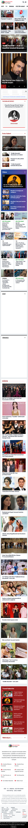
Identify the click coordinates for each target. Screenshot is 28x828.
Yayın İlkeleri (6, 818)
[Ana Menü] (25, 2)
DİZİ (2, 6)
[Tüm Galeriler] (25, 133)
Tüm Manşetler (20, 775)
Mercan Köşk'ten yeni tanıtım (11, 640)
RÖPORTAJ (10, 790)
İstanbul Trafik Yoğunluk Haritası (19, 770)
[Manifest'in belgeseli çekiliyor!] (5, 191)
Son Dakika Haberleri (8, 780)
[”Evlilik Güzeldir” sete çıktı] (14, 672)
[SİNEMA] (25, 337)
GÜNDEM (18, 812)
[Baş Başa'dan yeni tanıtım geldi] (5, 202)
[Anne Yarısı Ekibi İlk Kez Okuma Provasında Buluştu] (14, 545)
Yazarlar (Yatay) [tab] (8, 101)
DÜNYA (11, 812)
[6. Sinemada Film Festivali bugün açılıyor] (20, 273)
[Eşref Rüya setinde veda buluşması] (5, 207)
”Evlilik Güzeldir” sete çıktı (10, 681)
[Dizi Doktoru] (7, 2)
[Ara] (23, 2)
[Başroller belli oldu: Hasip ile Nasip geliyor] (5, 197)
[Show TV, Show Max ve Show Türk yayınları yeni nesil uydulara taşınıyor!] (20, 236)
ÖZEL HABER (17, 790)
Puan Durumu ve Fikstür (6, 776)
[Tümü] (25, 737)
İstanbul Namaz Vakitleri (6, 770)
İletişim (5, 815)
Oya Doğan (14, 123)
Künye (13, 815)
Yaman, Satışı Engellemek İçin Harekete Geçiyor (13, 534)
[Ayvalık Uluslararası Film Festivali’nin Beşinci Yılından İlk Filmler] (20, 216)
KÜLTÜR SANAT (20, 6)
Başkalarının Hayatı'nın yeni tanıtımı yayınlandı (12, 513)
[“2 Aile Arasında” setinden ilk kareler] (5, 164)
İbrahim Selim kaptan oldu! (10, 620)
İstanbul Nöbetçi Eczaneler (6, 765)
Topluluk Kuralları (7, 816)
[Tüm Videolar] (25, 172)
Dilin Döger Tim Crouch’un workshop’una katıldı (10, 660)
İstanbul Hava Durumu (19, 765)
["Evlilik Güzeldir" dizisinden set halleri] (5, 154)
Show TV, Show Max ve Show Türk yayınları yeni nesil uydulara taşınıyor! (20, 245)
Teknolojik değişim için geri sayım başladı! (6, 244)
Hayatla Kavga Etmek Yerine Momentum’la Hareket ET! (14, 106)
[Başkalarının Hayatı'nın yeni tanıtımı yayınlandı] (14, 502)
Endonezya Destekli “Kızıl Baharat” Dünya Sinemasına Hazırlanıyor (6, 264)
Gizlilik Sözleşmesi (8, 813)
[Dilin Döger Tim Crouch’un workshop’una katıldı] (14, 650)
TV (6, 6)
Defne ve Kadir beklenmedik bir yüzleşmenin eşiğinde (11, 599)
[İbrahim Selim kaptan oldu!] (14, 610)
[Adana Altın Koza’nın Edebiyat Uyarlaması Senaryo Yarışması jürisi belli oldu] (7, 216)
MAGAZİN (4, 812)
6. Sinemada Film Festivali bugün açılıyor (20, 281)
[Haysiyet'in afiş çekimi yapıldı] (5, 159)
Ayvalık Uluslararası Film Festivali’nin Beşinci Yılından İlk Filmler (21, 225)
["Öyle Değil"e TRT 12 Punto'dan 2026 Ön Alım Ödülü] (20, 254)
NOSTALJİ (13, 810)
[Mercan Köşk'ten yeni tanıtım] (14, 630)
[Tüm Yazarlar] (25, 101)
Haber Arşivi (20, 780)
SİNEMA (11, 6)
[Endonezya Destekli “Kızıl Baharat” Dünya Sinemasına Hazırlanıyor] (7, 254)
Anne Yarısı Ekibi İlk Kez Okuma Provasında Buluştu (11, 556)
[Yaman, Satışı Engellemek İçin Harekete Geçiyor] (14, 524)
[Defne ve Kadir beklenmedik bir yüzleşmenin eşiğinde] (14, 588)
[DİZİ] (25, 294)
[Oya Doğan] (14, 116)
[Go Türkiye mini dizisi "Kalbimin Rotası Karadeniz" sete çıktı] (14, 567)
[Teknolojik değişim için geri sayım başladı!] (7, 236)
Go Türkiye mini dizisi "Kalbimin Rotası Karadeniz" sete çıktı (13, 577)
